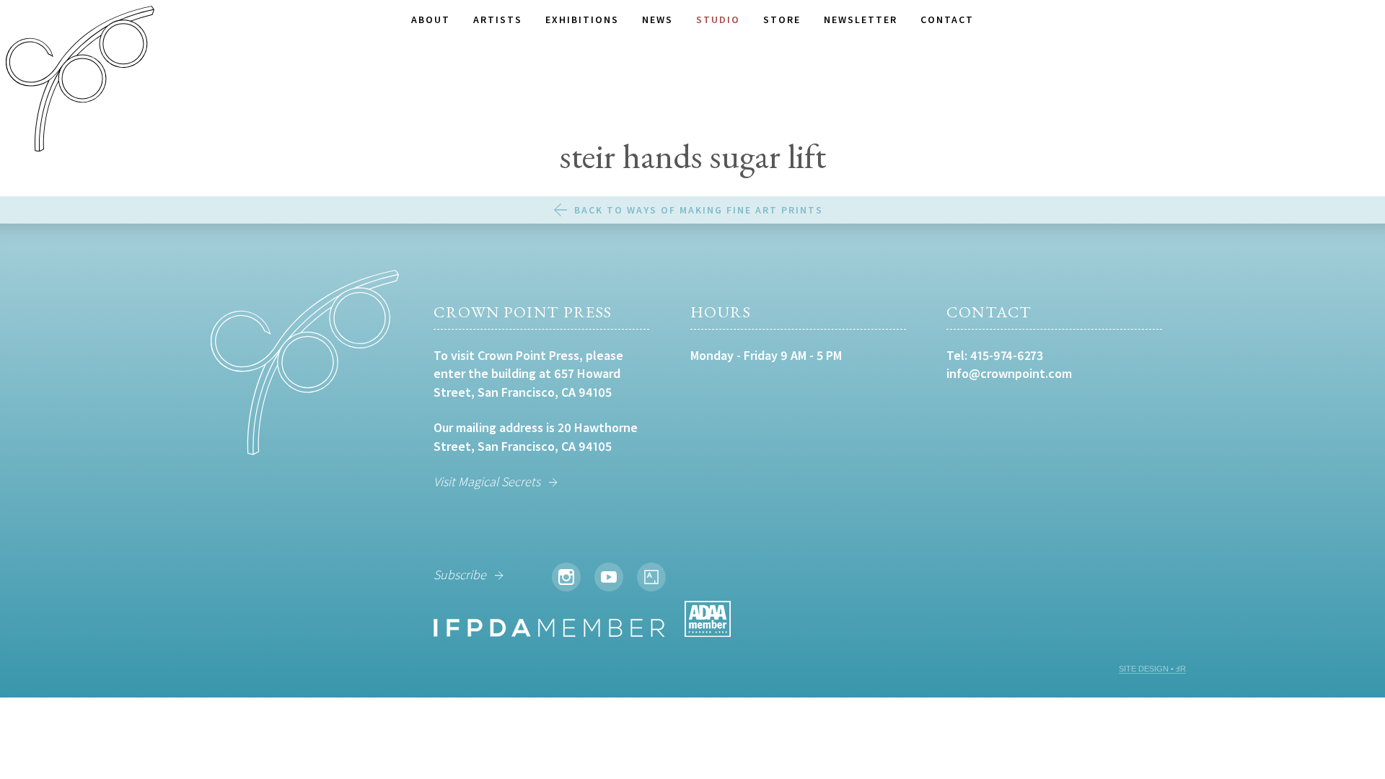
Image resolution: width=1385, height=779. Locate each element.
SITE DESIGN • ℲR (1152, 668)
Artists (497, 19)
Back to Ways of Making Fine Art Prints (698, 209)
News (657, 19)
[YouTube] (608, 577)
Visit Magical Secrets (487, 481)
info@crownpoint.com (1009, 373)
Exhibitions (582, 19)
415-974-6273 (1006, 355)
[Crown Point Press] (80, 81)
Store (782, 19)
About (430, 19)
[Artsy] (651, 577)
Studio (718, 19)
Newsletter (860, 19)
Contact (947, 19)
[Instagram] (566, 577)
